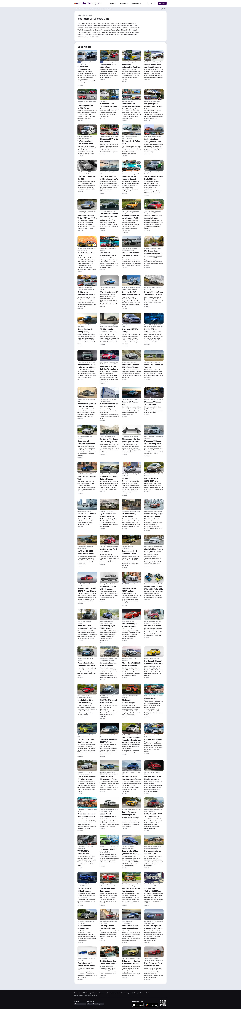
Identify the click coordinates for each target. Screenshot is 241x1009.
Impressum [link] (77, 993)
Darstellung (91, 1001)
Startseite (76, 9)
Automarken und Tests (94, 9)
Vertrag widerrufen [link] (92, 993)
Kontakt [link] (101, 993)
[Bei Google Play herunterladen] (151, 1005)
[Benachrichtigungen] (147, 3)
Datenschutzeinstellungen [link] (122, 993)
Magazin (84, 9)
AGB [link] (83, 993)
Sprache (76, 1001)
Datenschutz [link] (109, 993)
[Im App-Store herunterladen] (138, 1005)
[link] (151, 3)
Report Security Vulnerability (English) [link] (85, 995)
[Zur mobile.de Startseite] (89, 3)
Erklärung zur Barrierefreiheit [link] (140, 993)
